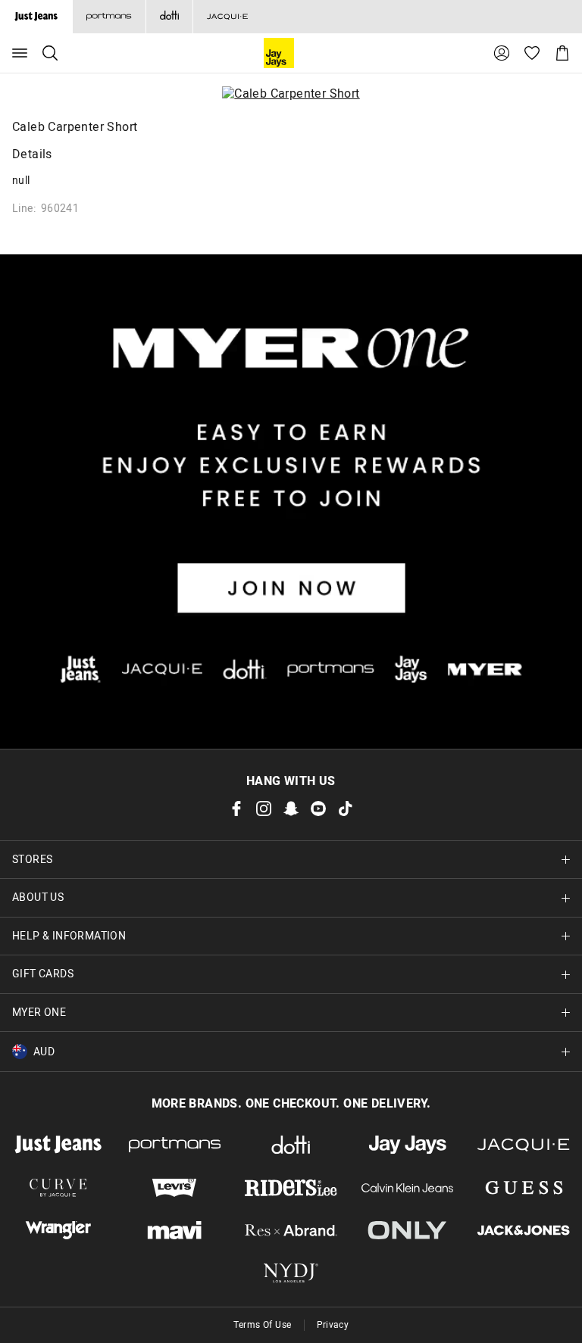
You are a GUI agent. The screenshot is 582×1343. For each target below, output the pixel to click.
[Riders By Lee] (291, 1188)
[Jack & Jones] (523, 1230)
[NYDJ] (291, 1273)
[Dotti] (291, 1145)
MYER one (39, 1012)
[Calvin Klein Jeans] (407, 1188)
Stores (32, 860)
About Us (38, 897)
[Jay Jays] (407, 1145)
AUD (44, 1052)
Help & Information (69, 936)
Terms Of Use (262, 1325)
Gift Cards (43, 974)
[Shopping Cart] (562, 53)
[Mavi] (175, 1230)
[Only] (407, 1230)
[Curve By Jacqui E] (58, 1188)
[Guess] (523, 1188)
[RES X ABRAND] (291, 1230)
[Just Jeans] (58, 1145)
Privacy (333, 1325)
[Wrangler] (58, 1230)
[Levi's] (175, 1188)
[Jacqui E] (226, 16)
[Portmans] (109, 16)
